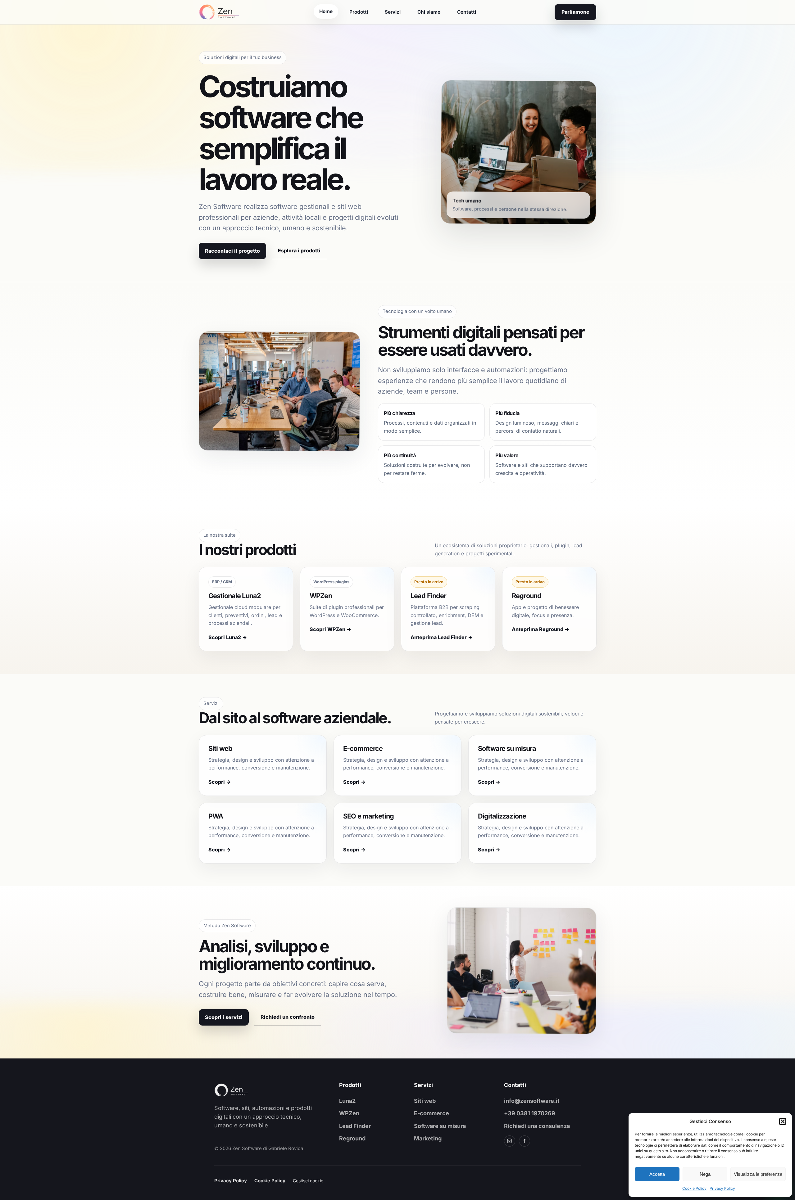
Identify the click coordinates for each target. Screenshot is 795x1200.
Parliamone (575, 12)
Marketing (428, 1138)
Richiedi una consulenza (537, 1126)
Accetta (657, 1174)
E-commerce (431, 1113)
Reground (352, 1138)
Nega (705, 1174)
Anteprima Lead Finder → (442, 637)
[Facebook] (524, 1141)
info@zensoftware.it (532, 1101)
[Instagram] (509, 1141)
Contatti (466, 12)
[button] (782, 1121)
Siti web (425, 1101)
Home (326, 11)
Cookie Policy (694, 1188)
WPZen (349, 1113)
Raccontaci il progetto (232, 250)
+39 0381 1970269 (529, 1113)
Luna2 (347, 1101)
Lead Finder (355, 1126)
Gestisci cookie (308, 1180)
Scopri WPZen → (330, 629)
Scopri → (219, 782)
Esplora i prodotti (299, 250)
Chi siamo (428, 12)
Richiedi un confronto (288, 1017)
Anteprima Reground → (540, 629)
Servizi (393, 12)
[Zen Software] (242, 1090)
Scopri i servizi (224, 1017)
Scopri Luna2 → (227, 637)
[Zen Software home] (219, 12)
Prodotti (358, 12)
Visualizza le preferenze (758, 1174)
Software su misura (440, 1126)
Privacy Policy (722, 1188)
